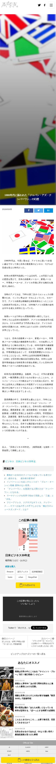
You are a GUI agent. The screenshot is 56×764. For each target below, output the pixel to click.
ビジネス (9, 461)
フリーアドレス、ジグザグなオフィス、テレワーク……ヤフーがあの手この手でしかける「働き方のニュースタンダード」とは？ (28, 505)
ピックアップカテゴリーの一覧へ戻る (28, 654)
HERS (28, 751)
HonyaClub (32, 577)
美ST (9, 755)
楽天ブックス (22, 572)
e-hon (21, 577)
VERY (46, 747)
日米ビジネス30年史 (26, 461)
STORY (9, 751)
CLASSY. (28, 747)
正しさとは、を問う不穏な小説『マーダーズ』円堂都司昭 (13, 641)
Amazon (10, 572)
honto (10, 577)
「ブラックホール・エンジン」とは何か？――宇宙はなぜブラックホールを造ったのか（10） (42, 643)
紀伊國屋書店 (37, 572)
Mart (46, 751)
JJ (9, 747)
